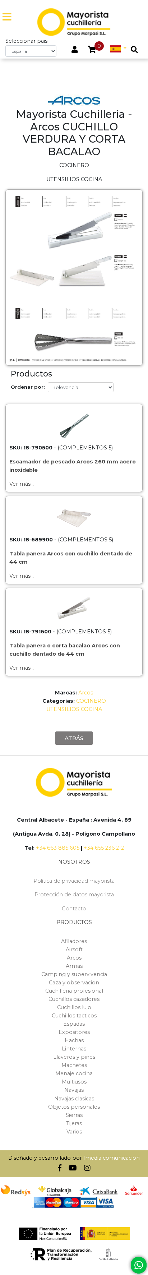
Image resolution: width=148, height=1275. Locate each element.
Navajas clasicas (74, 1098)
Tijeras (74, 1123)
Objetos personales (74, 1107)
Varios (74, 1131)
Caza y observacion (74, 982)
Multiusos (74, 1081)
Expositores (74, 1032)
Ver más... (21, 484)
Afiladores (74, 941)
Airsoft (74, 949)
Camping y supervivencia (74, 974)
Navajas (74, 1090)
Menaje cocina (74, 1073)
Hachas (74, 1040)
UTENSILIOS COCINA (74, 709)
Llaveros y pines (74, 1057)
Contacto (74, 908)
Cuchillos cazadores (74, 999)
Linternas (74, 1048)
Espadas (74, 1024)
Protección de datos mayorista (74, 894)
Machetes (74, 1065)
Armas (74, 966)
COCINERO (91, 701)
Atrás (74, 738)
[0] (92, 50)
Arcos (85, 692)
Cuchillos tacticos (74, 1015)
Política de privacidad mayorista (74, 881)
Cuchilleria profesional (74, 991)
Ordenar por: (28, 387)
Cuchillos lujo (74, 1007)
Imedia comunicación (111, 1158)
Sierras (74, 1115)
